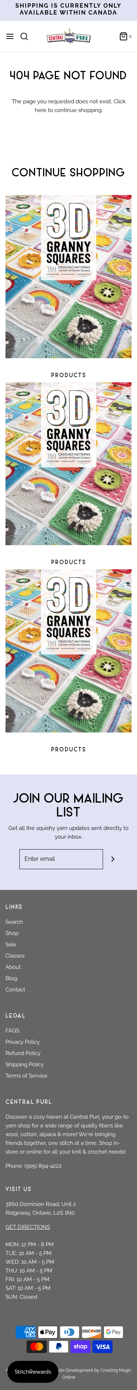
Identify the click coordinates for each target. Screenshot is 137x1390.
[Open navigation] (10, 36)
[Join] (113, 859)
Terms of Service (26, 1076)
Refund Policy (23, 1053)
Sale (10, 944)
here (40, 110)
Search (14, 922)
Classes (14, 955)
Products (68, 376)
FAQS (12, 1030)
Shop (12, 933)
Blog (11, 978)
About (13, 967)
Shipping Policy (24, 1064)
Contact (15, 989)
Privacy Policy (22, 1042)
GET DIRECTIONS (27, 1227)
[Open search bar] (27, 36)
